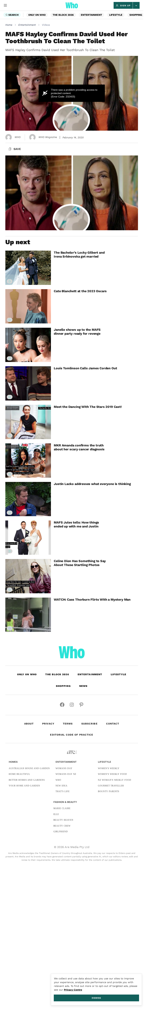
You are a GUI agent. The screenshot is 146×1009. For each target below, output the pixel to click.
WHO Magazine (47, 137)
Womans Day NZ (66, 774)
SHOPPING (135, 14)
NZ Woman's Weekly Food (114, 780)
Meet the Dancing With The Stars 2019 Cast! (87, 407)
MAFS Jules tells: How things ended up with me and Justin (76, 524)
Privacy (48, 723)
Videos (46, 24)
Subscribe (89, 723)
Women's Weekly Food (112, 774)
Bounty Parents (108, 791)
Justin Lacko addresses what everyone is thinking (92, 484)
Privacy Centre (73, 989)
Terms (68, 723)
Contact (112, 723)
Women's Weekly (108, 768)
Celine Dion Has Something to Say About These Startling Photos (80, 563)
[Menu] (5, 5)
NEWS (83, 686)
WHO (17, 137)
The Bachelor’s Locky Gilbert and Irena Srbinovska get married (79, 254)
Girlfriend (60, 831)
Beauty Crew (62, 826)
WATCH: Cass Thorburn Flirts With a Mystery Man (92, 599)
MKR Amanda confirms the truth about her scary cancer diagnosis (79, 447)
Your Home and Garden (24, 785)
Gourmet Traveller (111, 785)
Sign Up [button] (125, 5)
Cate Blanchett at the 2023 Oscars (80, 291)
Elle (56, 814)
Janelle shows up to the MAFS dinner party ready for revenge (77, 331)
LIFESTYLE (115, 14)
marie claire (62, 808)
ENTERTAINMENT (91, 14)
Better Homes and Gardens (27, 780)
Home (8, 24)
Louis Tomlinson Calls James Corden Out (85, 368)
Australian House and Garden (29, 768)
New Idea (61, 785)
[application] (71, 93)
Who (58, 780)
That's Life (63, 791)
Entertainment (27, 24)
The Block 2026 (63, 14)
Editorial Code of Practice (71, 734)
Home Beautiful (19, 774)
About (29, 723)
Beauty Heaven (63, 820)
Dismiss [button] (96, 998)
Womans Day (64, 768)
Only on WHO (37, 14)
